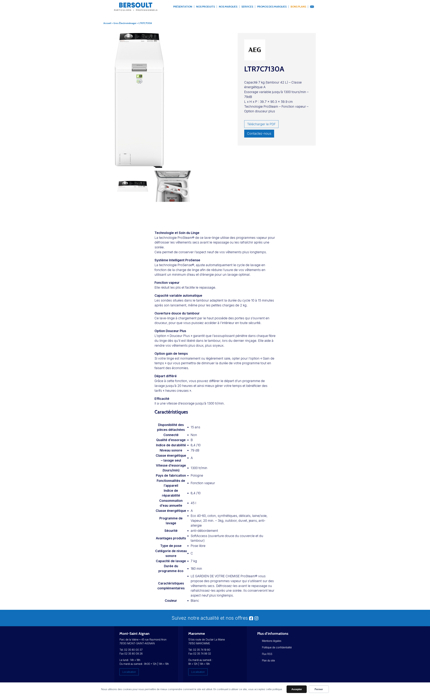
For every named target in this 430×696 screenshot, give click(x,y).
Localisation (129, 672)
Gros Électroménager (124, 23)
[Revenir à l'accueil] (135, 9)
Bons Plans (298, 6)
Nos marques (228, 6)
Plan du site (268, 660)
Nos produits (205, 6)
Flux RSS (267, 654)
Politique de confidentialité (277, 647)
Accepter (296, 689)
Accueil (107, 23)
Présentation (182, 6)
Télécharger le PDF (261, 124)
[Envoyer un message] (312, 6)
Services (247, 6)
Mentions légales (271, 641)
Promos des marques (272, 6)
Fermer (319, 689)
